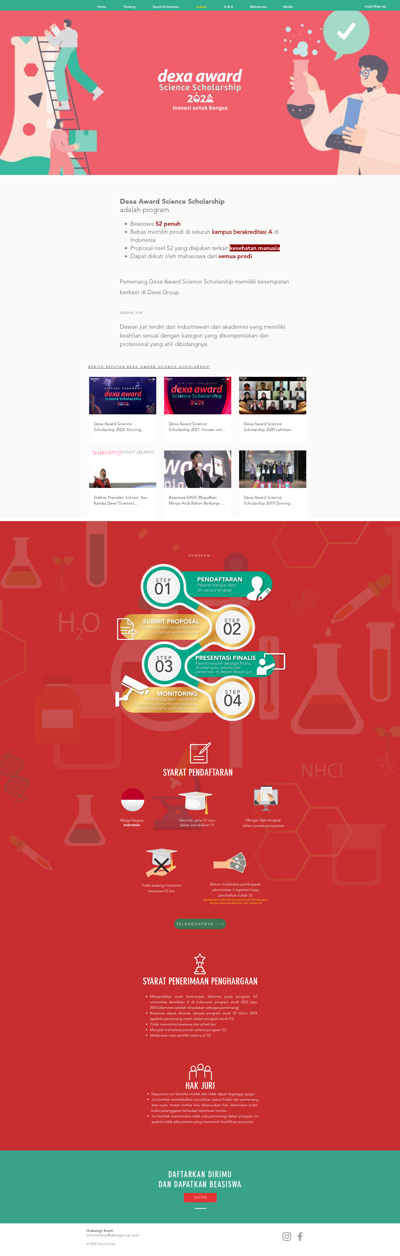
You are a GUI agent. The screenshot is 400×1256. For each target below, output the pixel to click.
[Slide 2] (188, 166)
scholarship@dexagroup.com (113, 1235)
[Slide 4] (192, 165)
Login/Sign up (375, 6)
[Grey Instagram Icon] (287, 1236)
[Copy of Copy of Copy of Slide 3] (217, 165)
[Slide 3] (204, 165)
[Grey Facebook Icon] (300, 1236)
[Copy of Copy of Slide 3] (213, 165)
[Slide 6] (200, 165)
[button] (263, 6)
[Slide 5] (196, 165)
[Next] (374, 92)
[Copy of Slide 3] (208, 165)
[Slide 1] (183, 165)
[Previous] (26, 92)
